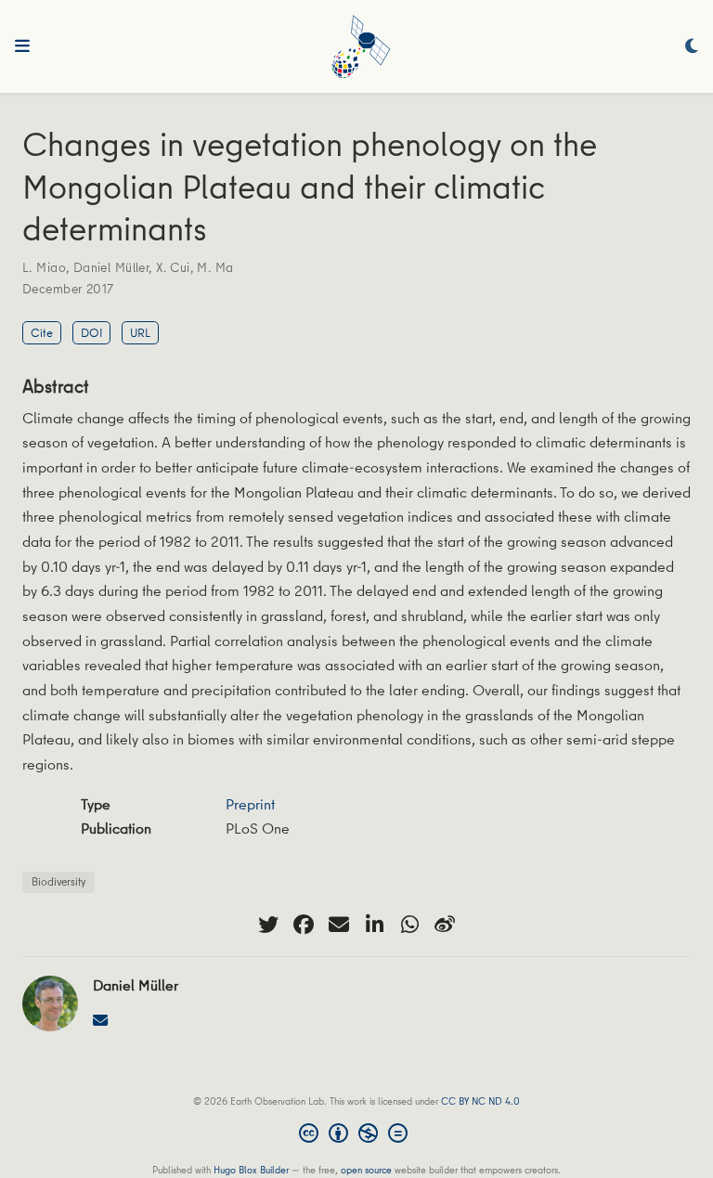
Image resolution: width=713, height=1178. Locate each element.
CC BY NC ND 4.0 (480, 1100)
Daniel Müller (111, 267)
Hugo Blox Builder (251, 1169)
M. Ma (215, 267)
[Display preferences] (691, 47)
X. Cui (173, 267)
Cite (42, 332)
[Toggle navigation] (22, 46)
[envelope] (339, 925)
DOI (91, 332)
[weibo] (445, 925)
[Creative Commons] (357, 1135)
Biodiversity (58, 881)
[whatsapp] (409, 925)
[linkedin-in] (374, 925)
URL (140, 332)
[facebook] (304, 925)
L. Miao (44, 267)
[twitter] (268, 925)
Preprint (250, 804)
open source (366, 1169)
